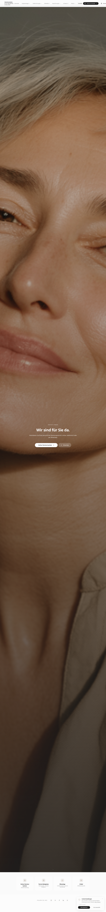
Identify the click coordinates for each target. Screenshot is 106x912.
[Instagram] (51, 900)
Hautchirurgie (55, 3)
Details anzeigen (82, 904)
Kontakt (80, 3)
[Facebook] (59, 900)
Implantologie (25, 3)
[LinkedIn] (63, 900)
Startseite (16, 3)
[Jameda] (67, 900)
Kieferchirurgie (36, 3)
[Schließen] (102, 899)
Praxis (72, 3)
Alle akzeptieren (84, 907)
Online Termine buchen (45, 445)
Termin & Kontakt (91, 3)
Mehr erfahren (97, 902)
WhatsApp (66, 445)
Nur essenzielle (96, 907)
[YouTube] (55, 900)
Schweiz (65, 3)
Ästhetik (46, 3)
